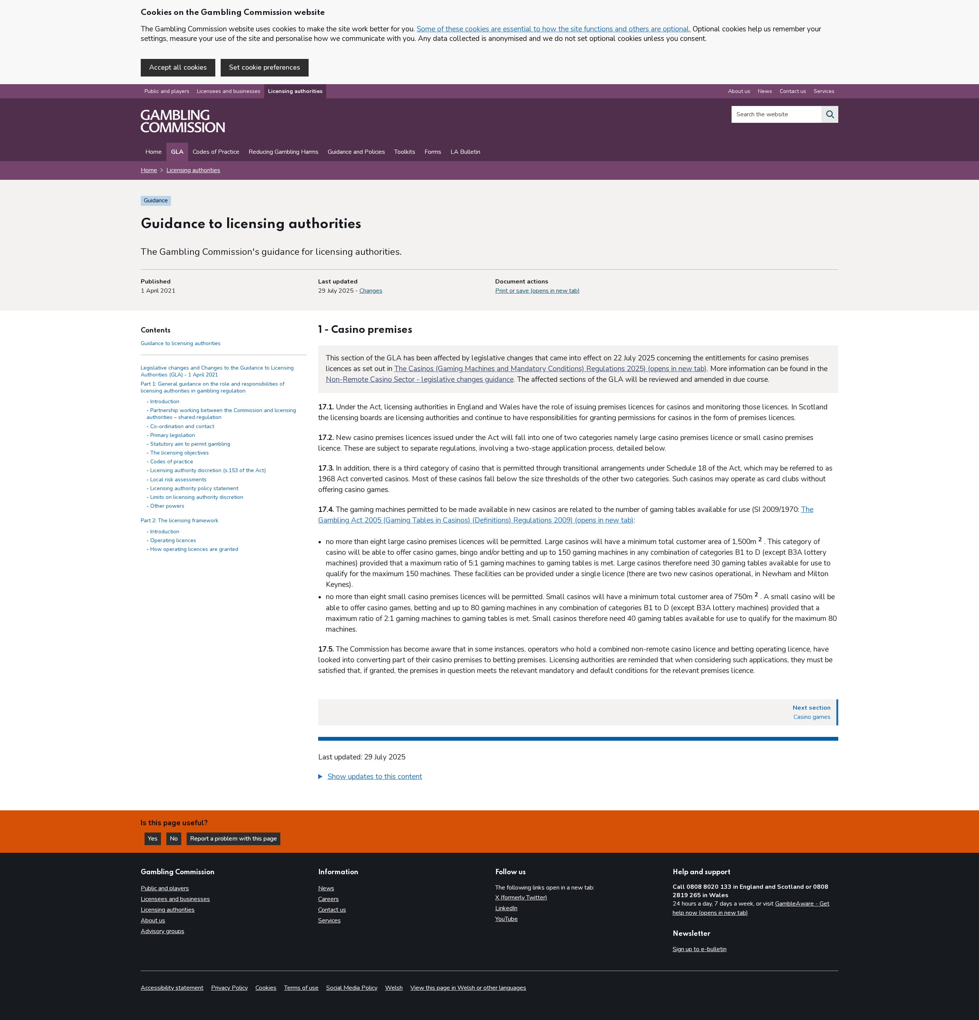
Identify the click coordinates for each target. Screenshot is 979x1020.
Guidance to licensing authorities (181, 343)
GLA (177, 152)
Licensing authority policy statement (194, 488)
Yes (154, 838)
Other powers (167, 506)
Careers (328, 899)
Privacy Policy (229, 988)
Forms (432, 152)
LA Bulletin (465, 152)
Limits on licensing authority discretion (196, 497)
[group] (578, 778)
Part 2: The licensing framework (179, 521)
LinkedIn (506, 908)
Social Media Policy (351, 988)
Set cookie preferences (264, 67)
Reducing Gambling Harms (284, 152)
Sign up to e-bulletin (700, 949)
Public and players (167, 91)
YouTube (506, 919)
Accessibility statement (172, 988)
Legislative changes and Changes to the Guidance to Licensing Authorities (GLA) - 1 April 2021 (217, 372)
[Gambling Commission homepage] (183, 130)
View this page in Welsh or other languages (468, 988)
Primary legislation (172, 435)
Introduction (164, 401)
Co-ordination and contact (182, 426)
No (175, 838)
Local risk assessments (178, 479)
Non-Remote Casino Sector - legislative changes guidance (420, 380)
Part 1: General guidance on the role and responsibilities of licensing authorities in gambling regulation (213, 387)
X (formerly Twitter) (521, 897)
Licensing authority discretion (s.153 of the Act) (208, 470)
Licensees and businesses (228, 91)
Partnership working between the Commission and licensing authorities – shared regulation (221, 414)
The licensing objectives (179, 452)
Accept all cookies (178, 67)
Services (824, 91)
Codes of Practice (216, 152)
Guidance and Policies (356, 152)
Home (153, 152)
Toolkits (404, 152)
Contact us (793, 91)
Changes (370, 291)
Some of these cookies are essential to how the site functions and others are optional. (554, 29)
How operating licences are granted (194, 549)
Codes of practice (171, 462)
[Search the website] (829, 114)
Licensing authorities (295, 91)
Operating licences (173, 540)
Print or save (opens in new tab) (537, 291)
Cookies (265, 988)
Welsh (394, 988)
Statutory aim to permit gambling (190, 444)
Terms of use (301, 988)
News (765, 91)
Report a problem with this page (233, 838)
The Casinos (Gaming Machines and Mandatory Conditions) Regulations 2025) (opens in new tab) (550, 369)
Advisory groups (162, 931)
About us (739, 91)
